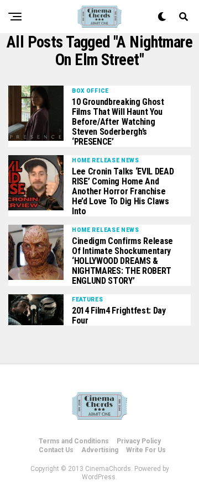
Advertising (99, 450)
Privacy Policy (139, 441)
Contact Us (56, 450)
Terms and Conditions (74, 441)
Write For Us (146, 450)
